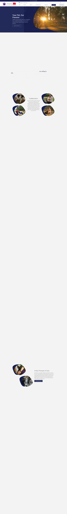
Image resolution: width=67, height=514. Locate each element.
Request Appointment (17, 25)
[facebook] (60, 2)
